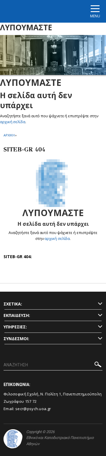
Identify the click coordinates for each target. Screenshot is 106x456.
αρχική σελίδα (12, 121)
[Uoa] (13, 438)
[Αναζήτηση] (98, 365)
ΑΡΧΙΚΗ (9, 135)
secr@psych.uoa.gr (33, 408)
